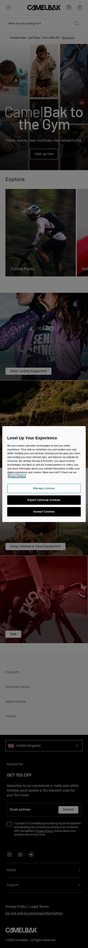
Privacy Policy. (16, 476)
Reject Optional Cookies (44, 500)
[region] (44, 474)
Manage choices (44, 488)
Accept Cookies (44, 511)
